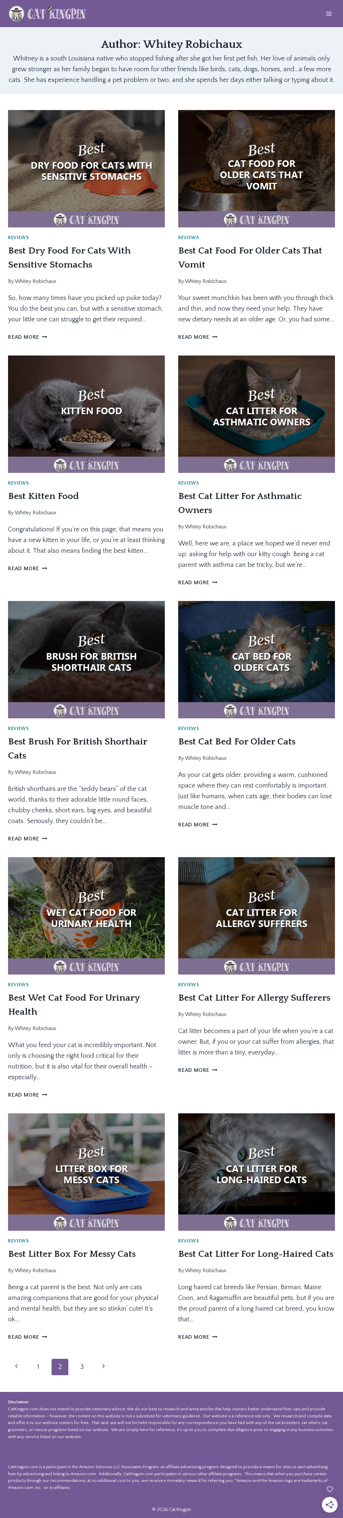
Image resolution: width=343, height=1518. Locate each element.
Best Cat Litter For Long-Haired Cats (255, 1254)
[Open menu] (329, 13)
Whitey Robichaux (35, 281)
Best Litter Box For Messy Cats (72, 1254)
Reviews (18, 237)
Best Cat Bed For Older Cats (236, 741)
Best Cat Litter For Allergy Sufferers (254, 998)
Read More (27, 337)
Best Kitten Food (43, 496)
